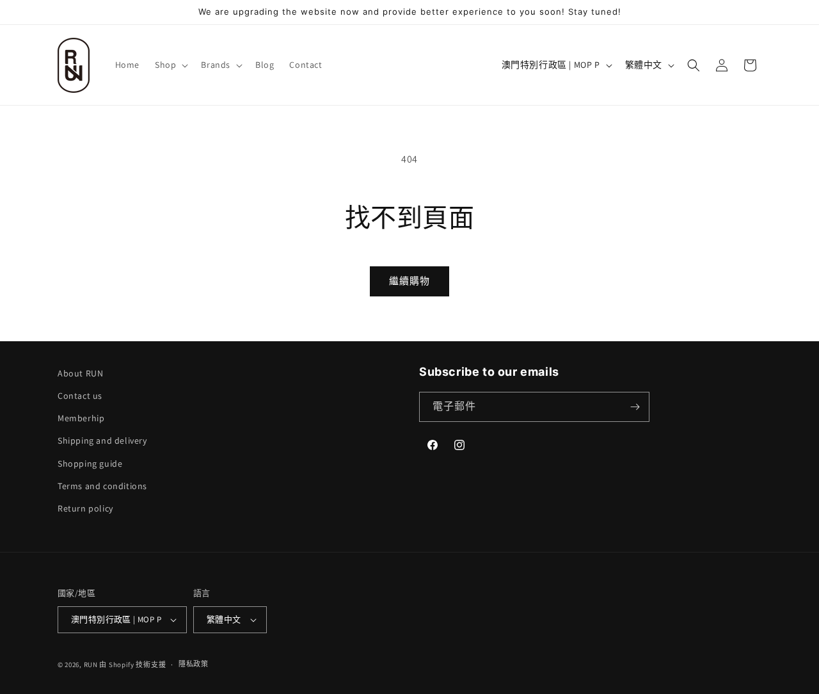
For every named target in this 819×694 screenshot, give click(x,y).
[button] (170, 64)
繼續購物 (409, 281)
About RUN (80, 373)
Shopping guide (90, 463)
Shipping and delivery (102, 440)
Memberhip (81, 418)
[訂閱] (635, 407)
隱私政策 (194, 663)
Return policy (85, 508)
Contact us (80, 395)
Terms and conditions (102, 486)
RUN (91, 664)
